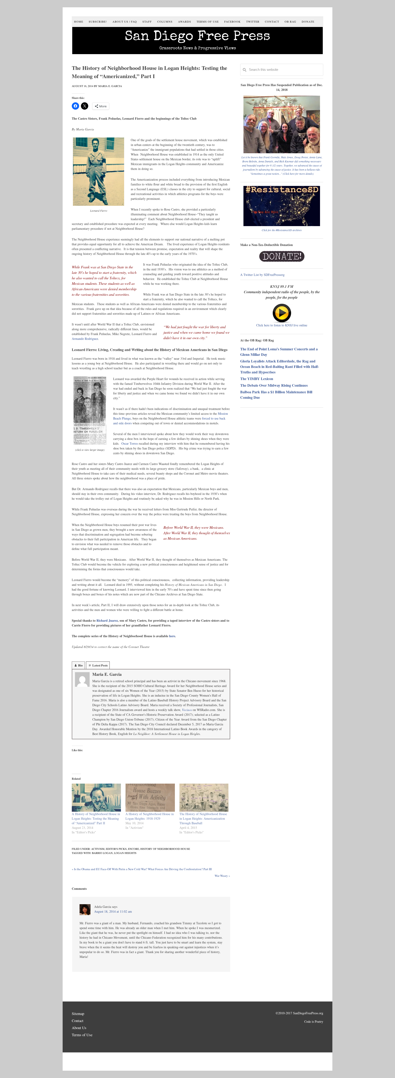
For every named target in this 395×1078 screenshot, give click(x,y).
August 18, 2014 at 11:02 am (113, 911)
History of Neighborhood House (165, 849)
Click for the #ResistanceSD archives (282, 230)
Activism (97, 849)
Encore (133, 849)
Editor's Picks (116, 849)
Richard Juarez (107, 620)
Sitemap (78, 1013)
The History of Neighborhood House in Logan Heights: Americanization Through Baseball (203, 818)
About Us (79, 1027)
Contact (77, 1020)
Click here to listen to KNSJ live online (281, 325)
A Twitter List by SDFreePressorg (262, 274)
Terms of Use (82, 1034)
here (172, 636)
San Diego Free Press (197, 37)
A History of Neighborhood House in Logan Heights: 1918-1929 (149, 816)
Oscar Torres (129, 443)
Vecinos (187, 710)
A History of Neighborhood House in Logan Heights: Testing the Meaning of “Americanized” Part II (96, 818)
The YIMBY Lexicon (256, 378)
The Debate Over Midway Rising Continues (274, 385)
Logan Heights (125, 853)
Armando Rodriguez (85, 338)
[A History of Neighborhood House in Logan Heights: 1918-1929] (150, 798)
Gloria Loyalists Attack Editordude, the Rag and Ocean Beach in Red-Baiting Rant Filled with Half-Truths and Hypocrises (279, 366)
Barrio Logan (102, 853)
